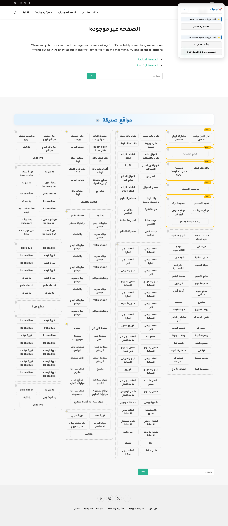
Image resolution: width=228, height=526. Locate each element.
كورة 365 (100, 415)
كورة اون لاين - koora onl (49, 221)
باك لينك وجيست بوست (151, 200)
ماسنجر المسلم (190, 188)
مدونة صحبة (201, 357)
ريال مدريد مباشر (100, 236)
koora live (26, 193)
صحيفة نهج (201, 283)
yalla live (38, 157)
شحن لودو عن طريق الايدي (128, 393)
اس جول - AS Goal (26, 232)
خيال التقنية (201, 257)
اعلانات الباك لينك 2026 (128, 189)
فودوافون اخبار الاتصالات (150, 167)
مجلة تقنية (151, 209)
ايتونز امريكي (128, 270)
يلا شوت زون (49, 397)
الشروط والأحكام (116, 509)
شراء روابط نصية (151, 145)
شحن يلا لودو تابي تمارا (128, 349)
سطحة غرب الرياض (77, 348)
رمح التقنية (201, 335)
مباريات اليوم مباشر (100, 225)
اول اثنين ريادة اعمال (201, 137)
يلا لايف (88, 433)
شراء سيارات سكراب (77, 370)
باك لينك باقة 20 (100, 159)
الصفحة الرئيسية (147, 65)
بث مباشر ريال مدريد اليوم (77, 424)
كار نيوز (179, 283)
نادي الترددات (201, 316)
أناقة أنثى (178, 290)
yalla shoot (77, 215)
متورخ (201, 301)
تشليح (100, 368)
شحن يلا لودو (151, 391)
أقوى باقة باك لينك (100, 170)
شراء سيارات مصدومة (77, 392)
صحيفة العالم (128, 231)
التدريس (150, 176)
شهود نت (179, 342)
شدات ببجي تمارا (128, 250)
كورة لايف (49, 255)
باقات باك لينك (128, 143)
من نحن (153, 509)
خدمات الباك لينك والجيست (100, 137)
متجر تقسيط (128, 303)
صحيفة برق (178, 203)
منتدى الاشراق (150, 187)
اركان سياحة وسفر (190, 221)
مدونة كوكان (178, 275)
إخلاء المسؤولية (137, 509)
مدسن (178, 301)
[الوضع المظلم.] (15, 12)
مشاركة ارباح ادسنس (178, 137)
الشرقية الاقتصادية (178, 266)
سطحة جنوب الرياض (100, 359)
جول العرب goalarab (100, 424)
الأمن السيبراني (67, 12)
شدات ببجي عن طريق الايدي (128, 338)
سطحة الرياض (100, 328)
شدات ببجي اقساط (150, 250)
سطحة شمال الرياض (100, 348)
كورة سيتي (77, 415)
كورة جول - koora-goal (49, 184)
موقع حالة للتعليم (151, 222)
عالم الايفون (201, 275)
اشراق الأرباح (179, 368)
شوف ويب (178, 257)
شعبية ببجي (151, 402)
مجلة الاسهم (201, 264)
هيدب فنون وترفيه (151, 233)
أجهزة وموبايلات (44, 12)
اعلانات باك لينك (77, 192)
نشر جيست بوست (77, 137)
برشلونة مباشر (77, 223)
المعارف (201, 327)
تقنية (26, 12)
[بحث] (15, 3)
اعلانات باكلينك (89, 201)
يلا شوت (100, 215)
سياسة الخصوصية (93, 509)
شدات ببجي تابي (128, 261)
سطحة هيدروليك (77, 337)
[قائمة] (212, 3)
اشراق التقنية (178, 235)
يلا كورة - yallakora (26, 221)
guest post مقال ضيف (100, 148)
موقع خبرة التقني (201, 292)
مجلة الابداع (178, 309)
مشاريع (100, 190)
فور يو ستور (128, 325)
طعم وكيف (201, 342)
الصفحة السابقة (148, 59)
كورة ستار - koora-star (26, 173)
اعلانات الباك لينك (128, 156)
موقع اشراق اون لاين (178, 212)
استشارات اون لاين (178, 318)
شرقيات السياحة (178, 359)
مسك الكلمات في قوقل (201, 237)
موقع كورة (38, 306)
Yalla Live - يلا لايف (27, 210)
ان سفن (201, 246)
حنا (151, 442)
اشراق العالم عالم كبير (128, 178)
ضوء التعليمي (201, 203)
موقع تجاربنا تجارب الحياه (100, 181)
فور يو (128, 369)
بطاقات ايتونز (128, 402)
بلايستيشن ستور (151, 411)
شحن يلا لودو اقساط (128, 283)
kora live (26, 247)
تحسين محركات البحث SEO (179, 171)
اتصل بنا (75, 509)
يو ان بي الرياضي (128, 211)
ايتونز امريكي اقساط (128, 360)
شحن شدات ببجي (150, 382)
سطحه (77, 328)
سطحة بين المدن (100, 337)
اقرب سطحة (77, 357)
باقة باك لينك (201, 167)
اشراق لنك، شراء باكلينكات (151, 156)
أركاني (201, 350)
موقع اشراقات (201, 210)
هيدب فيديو (178, 327)
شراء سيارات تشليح (100, 381)
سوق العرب (77, 146)
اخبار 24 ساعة (128, 220)
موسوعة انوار (201, 368)
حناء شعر (128, 431)
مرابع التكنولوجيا (179, 248)
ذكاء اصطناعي (89, 12)
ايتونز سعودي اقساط (150, 283)
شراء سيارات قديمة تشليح (88, 401)
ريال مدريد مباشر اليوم (49, 137)
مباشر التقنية (178, 350)
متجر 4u (150, 336)
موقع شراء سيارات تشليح (77, 381)
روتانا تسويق (201, 309)
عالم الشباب (190, 153)
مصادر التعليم (128, 198)
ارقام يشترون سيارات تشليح (100, 392)
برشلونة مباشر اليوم (27, 137)
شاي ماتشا (151, 450)
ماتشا (128, 442)
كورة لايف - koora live (49, 352)
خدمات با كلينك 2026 (77, 170)
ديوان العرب (77, 179)
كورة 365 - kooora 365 (49, 232)
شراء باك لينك (151, 135)
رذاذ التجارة (178, 335)
